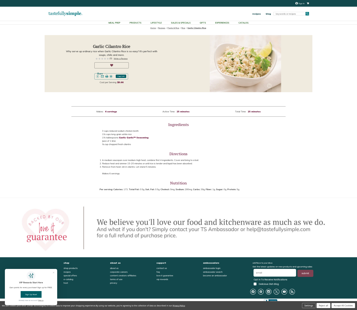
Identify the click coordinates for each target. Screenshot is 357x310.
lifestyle (156, 22)
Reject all (323, 305)
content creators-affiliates (123, 275)
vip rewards (162, 279)
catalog (243, 22)
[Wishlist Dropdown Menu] (111, 65)
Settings (308, 305)
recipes (256, 13)
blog (268, 13)
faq (158, 271)
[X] (276, 291)
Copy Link (121, 76)
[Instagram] (268, 291)
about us (114, 268)
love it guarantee (164, 275)
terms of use (116, 279)
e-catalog (68, 279)
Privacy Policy (179, 305)
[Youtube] (284, 291)
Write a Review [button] (121, 58)
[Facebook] (253, 291)
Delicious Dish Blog (269, 284)
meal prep (114, 22)
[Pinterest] (260, 291)
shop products (71, 268)
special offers (70, 275)
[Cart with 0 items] (307, 3)
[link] (97, 76)
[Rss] (292, 291)
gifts (203, 22)
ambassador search (213, 271)
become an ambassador (215, 275)
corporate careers (119, 271)
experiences (222, 22)
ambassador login (211, 268)
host (66, 282)
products (135, 22)
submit (305, 273)
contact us (161, 268)
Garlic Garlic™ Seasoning (134, 137)
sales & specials (181, 22)
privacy (113, 282)
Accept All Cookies (343, 305)
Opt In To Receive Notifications (270, 279)
